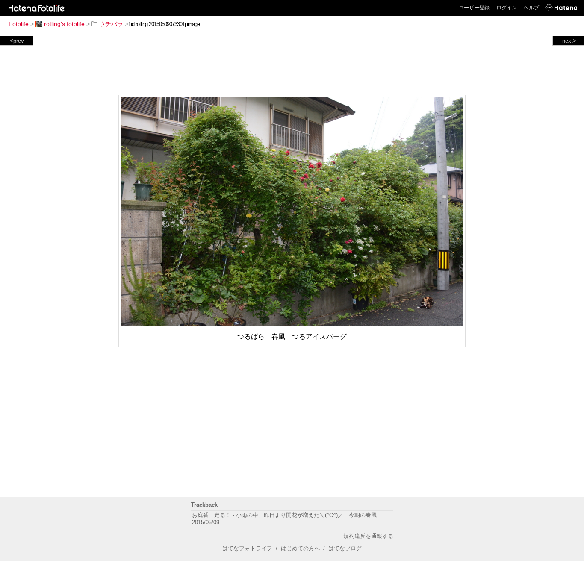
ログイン (506, 8)
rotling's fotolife (64, 24)
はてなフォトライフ (247, 548)
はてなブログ (345, 548)
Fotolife (19, 24)
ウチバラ (111, 24)
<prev (17, 41)
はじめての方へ (300, 548)
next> (569, 41)
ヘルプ (531, 8)
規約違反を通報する (368, 536)
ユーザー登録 (474, 8)
